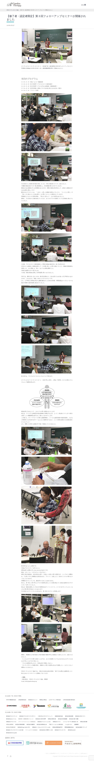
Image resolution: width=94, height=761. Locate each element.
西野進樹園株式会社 (69, 727)
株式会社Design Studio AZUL (24, 727)
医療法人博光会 (43, 699)
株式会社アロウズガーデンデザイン (27, 716)
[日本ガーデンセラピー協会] (14, 4)
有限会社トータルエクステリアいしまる (41, 727)
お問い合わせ (84, 753)
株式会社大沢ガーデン (80, 716)
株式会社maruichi (71, 730)
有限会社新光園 (83, 721)
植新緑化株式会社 (59, 716)
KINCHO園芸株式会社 (11, 699)
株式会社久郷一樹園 (73, 718)
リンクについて (64, 753)
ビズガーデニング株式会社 (55, 699)
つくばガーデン (68, 724)
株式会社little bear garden (11, 732)
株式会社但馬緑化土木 (42, 724)
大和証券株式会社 (22, 699)
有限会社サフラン (57, 721)
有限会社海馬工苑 (52, 718)
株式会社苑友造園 (69, 716)
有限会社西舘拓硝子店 (57, 727)
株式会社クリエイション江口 (44, 721)
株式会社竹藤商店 (31, 724)
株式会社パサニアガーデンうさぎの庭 (14, 730)
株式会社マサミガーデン (60, 730)
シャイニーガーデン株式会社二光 (70, 721)
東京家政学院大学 (47, 68)
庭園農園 (76, 724)
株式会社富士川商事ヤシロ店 (46, 730)
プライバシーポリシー (74, 753)
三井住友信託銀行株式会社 (69, 699)
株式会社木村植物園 (62, 718)
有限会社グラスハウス (11, 721)
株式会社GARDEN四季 (41, 718)
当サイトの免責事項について (52, 753)
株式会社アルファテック (11, 716)
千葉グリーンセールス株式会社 (56, 724)
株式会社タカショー (32, 699)
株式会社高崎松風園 (19, 724)
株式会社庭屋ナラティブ (81, 727)
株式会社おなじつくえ (11, 718)
